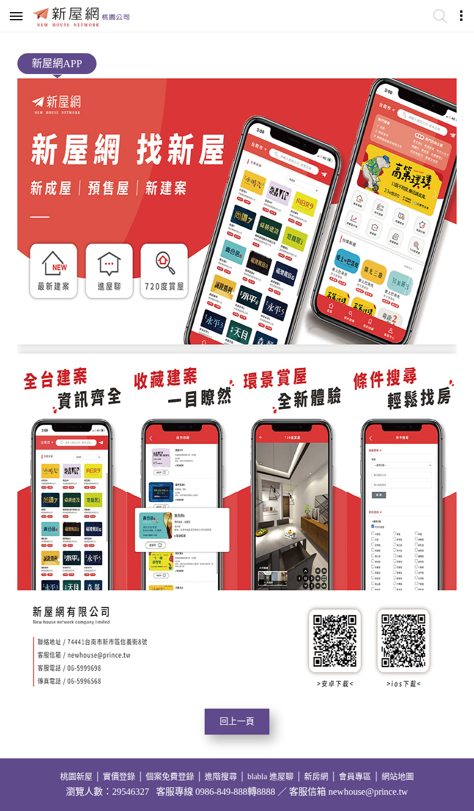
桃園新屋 (76, 776)
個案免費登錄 (170, 776)
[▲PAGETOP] (442, 767)
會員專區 (355, 776)
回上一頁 (237, 721)
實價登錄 (119, 776)
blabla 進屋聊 (270, 776)
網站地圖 (398, 776)
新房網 (316, 776)
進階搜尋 (221, 776)
